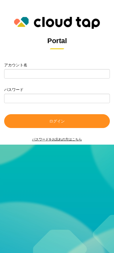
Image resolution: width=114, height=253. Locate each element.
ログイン (57, 121)
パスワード (14, 89)
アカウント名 (15, 65)
